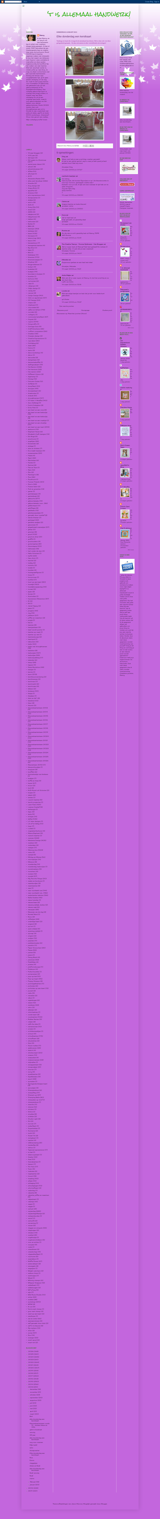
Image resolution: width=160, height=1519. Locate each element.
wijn (29, 1292)
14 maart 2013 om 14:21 (71, 269)
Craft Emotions (34, 329)
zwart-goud (32, 1340)
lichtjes (30, 816)
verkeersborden (33, 1216)
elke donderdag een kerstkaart (37, 1420)
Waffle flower (33, 1261)
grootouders (33, 541)
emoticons (32, 439)
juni (31, 1406)
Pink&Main (32, 962)
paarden (31, 941)
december (34, 1389)
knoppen (31, 769)
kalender (31, 660)
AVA (29, 205)
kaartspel (31, 639)
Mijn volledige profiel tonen (36, 120)
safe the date (33, 1024)
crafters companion (35, 331)
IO (29, 601)
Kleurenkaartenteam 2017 (38, 724)
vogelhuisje (32, 1237)
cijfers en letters (34, 310)
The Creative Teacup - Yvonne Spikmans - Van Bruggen (82, 244)
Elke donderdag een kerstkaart (37, 1454)
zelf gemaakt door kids (36, 1323)
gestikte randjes (34, 522)
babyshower (32, 217)
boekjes (31, 272)
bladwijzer (31, 255)
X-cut (30, 1307)
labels (30, 795)
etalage (30, 446)
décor (30, 355)
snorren (31, 1069)
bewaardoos (32, 243)
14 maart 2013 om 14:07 (72, 253)
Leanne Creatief (34, 807)
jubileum (31, 615)
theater (30, 1157)
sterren (30, 1107)
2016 (30, 1379)
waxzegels (31, 1266)
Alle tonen (131, 327)
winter (30, 1297)
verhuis (30, 1209)
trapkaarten (32, 1174)
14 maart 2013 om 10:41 (71, 238)
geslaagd (31, 520)
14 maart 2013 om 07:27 (72, 170)
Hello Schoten (33, 553)
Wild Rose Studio (35, 1295)
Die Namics (32, 367)
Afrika (30, 171)
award (30, 209)
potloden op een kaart (36, 988)
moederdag (32, 864)
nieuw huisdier (33, 900)
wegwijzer (31, 1268)
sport (30, 1079)
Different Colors (34, 374)
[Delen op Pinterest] (93, 146)
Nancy (42, 35)
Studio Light (33, 1119)
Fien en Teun (32, 467)
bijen (29, 250)
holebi (30, 568)
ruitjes (30, 1022)
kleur (30, 703)
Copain (30, 319)
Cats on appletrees (35, 298)
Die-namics (32, 372)
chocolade (32, 307)
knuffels (31, 772)
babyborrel (32, 214)
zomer (30, 1333)
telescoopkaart (33, 1155)
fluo (29, 477)
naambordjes (33, 883)
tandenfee (31, 1145)
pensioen (31, 960)
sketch (30, 1050)
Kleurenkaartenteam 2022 (38, 744)
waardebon (32, 1259)
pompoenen (32, 974)
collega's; (31, 314)
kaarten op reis (33, 634)
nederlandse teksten (35, 895)
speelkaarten (32, 1074)
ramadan (31, 995)
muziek (30, 876)
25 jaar (32, 1435)
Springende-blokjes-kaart (37, 1084)
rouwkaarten (32, 1017)
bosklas (31, 276)
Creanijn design (34, 336)
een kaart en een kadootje (37, 412)
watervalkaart (33, 1264)
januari (32, 1485)
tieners (30, 1164)
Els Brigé (31, 436)
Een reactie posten (67, 306)
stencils (31, 1104)
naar (29, 888)
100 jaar (31, 155)
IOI (29, 603)
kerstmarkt (32, 684)
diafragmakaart (33, 365)
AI (28, 176)
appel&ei (31, 190)
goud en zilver (33, 537)
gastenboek (32, 496)
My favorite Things (35, 878)
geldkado (31, 510)
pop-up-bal (32, 976)
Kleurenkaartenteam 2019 (38, 732)
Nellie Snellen (33, 898)
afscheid (31, 174)
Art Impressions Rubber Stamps (125, 343)
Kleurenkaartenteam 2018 (38, 728)
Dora (64, 215)
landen (30, 797)
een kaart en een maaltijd (37, 420)
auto (31, 1448)
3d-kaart (31, 158)
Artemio (31, 193)
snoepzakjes (32, 1067)
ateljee (30, 200)
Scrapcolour (125, 246)
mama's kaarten (34, 835)
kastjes (30, 669)
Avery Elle (31, 207)
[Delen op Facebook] (90, 146)
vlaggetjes (33, 1463)
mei (31, 1408)
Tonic (30, 1169)
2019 (30, 1370)
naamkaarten (32, 886)
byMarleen (124, 368)
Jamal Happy (33, 606)
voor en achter (33, 1242)
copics (30, 322)
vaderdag (31, 1190)
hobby (30, 563)
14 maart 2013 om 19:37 (72, 302)
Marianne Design (34, 840)
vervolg (32, 1432)
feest (30, 458)
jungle (30, 620)
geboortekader (33, 501)
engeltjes (31, 441)
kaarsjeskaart (33, 627)
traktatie (31, 1171)
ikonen (30, 594)
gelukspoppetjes (34, 513)
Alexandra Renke (34, 178)
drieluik (30, 396)
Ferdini (30, 463)
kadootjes (32, 655)
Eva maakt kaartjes (35, 451)
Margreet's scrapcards (124, 290)
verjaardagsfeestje (35, 1213)
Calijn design (33, 288)
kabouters (31, 642)
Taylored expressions (36, 1150)
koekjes (31, 778)
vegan (30, 1204)
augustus (33, 1400)
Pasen (30, 950)
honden (31, 570)
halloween (31, 549)
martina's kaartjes (68, 176)
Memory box (33, 850)
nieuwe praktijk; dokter (36, 905)
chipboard (32, 305)
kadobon (31, 650)
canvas (30, 293)
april (32, 1411)
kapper (30, 665)
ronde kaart (32, 1015)
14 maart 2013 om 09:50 (72, 209)
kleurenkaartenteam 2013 (38, 708)
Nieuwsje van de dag (35, 912)
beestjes (31, 229)
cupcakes (31, 341)
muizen (30, 874)
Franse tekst (32, 486)
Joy (29, 613)
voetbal (30, 1235)
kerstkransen (33, 679)
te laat (30, 1152)
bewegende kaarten (35, 245)
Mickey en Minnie (34, 857)
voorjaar (31, 1245)
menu (30, 852)
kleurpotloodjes (34, 767)
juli (31, 1403)
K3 (29, 623)
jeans (30, 608)
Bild (29, 252)
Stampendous (33, 1090)
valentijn (31, 1201)
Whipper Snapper (34, 1283)
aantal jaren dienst (35, 164)
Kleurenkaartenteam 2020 (38, 736)
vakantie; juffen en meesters (38, 1195)
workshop (31, 1302)
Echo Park (32, 407)
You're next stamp (35, 1309)
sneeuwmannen (33, 1060)
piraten (30, 964)
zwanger (31, 1338)
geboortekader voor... (36, 503)
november (34, 1392)
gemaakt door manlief (36, 515)
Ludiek (30, 828)
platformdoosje (34, 967)
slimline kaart (33, 1053)
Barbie (30, 224)
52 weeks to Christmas (37, 160)
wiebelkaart (32, 1285)
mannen (31, 838)
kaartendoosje (33, 637)
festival (30, 465)
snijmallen (31, 1062)
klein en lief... (32, 698)
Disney (30, 379)
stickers (31, 1109)
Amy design (32, 186)
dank (30, 345)
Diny (63, 156)
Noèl (31, 1476)
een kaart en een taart (36, 427)
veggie (30, 1206)
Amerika (31, 183)
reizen (30, 1003)
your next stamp (34, 1311)
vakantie (31, 1193)
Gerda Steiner (33, 517)
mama (32, 1478)
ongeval (31, 924)
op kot (30, 926)
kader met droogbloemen (37, 646)
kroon (30, 785)
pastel (30, 952)
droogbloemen (33, 398)
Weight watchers (34, 1271)
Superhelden (33, 1128)
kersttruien (32, 686)
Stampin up (32, 1095)
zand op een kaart (34, 1314)
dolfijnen (31, 384)
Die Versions (32, 369)
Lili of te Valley (33, 824)
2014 (30, 1384)
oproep (30, 933)
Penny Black (32, 957)
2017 (30, 1376)
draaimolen (32, 393)
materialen (32, 845)
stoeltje (31, 1114)
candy (30, 291)
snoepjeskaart (33, 1065)
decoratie (31, 357)
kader (30, 644)
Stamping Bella (33, 1097)
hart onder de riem (35, 551)
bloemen (31, 257)
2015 (30, 1381)
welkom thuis (33, 1273)
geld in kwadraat (36, 1430)
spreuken (31, 1081)
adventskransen (34, 169)
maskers (31, 843)
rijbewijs (31, 1010)
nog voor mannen (36, 1442)
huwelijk (31, 584)
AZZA (30, 212)
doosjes (31, 388)
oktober (33, 1395)
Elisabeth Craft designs (37, 434)
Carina (64, 201)
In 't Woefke (124, 487)
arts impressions (34, 195)
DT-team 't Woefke (35, 400)
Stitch (30, 1112)
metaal (30, 855)
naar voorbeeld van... (35, 893)
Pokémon (31, 969)
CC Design (32, 300)
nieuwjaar (31, 909)
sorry (30, 1072)
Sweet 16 (31, 1136)
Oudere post (107, 310)
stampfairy (32, 1093)
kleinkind (31, 701)
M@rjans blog (125, 425)
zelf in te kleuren (34, 1326)
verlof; (30, 1218)
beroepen (31, 236)
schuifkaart (32, 1038)
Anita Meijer (66, 275)
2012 (30, 1488)
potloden (31, 986)
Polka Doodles (33, 972)
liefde (30, 819)
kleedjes (31, 696)
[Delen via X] (88, 146)
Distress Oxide (33, 381)
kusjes (30, 793)
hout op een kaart (34, 582)
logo (29, 826)
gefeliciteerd (32, 506)
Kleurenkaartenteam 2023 (38, 748)
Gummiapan (32, 546)
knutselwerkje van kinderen (38, 774)
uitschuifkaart (33, 1188)
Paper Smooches (34, 948)
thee (29, 1159)
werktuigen (32, 1276)
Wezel (30, 1278)
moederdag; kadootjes (36, 866)
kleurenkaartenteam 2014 (38, 712)
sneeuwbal (32, 1057)
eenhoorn (31, 429)
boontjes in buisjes (35, 274)
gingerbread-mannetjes (36, 527)
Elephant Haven (34, 432)
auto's (30, 202)
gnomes (31, 532)
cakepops (31, 286)
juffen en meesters (35, 618)
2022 (31, 1362)
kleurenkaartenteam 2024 (38, 752)
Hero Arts (31, 558)
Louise (64, 291)
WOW (30, 1304)
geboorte (31, 498)
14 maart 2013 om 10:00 (72, 224)
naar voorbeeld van (35, 890)
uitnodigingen (33, 1186)
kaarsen (31, 625)
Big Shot (31, 248)
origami (30, 936)
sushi (30, 1133)
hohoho (31, 565)
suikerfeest (32, 1126)
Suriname (31, 1131)
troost (30, 1176)
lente (30, 814)
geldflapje (31, 508)
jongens (31, 611)
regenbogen (32, 1000)
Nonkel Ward (33, 914)
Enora (32, 1460)
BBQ (29, 226)
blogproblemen (33, 264)
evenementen (33, 453)
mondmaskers (33, 869)
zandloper (31, 1316)
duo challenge (33, 403)
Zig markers (32, 1328)
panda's (31, 945)
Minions (31, 862)
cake (29, 283)
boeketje (31, 269)
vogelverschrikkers (35, 1240)
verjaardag (32, 1211)
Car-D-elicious (126, 528)
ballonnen (31, 221)
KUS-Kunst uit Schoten (37, 790)
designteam (32, 360)
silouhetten (32, 1041)
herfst (30, 556)
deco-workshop (34, 353)
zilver (30, 1330)
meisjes (31, 847)
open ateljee (32, 929)
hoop (30, 575)
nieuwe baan (32, 902)
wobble (30, 1299)
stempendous (33, 1102)
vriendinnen (32, 1249)
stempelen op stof (35, 1100)
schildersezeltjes (34, 1031)
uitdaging (31, 1183)
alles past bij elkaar (35, 181)
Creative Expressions (36, 338)
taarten (30, 1140)
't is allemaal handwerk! (89, 14)
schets (30, 1029)
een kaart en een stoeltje (37, 423)
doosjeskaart (33, 391)
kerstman (31, 681)
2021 (30, 1365)
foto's (30, 484)
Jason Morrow (76, 1504)
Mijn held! (33, 1445)
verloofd (31, 1221)
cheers (30, 303)
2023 (31, 1359)
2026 (31, 1351)
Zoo (29, 1335)
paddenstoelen (33, 943)
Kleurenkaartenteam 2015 (38, 716)
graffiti (30, 539)
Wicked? (131, 451)
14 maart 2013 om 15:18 (71, 284)
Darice (30, 348)
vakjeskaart (32, 1199)
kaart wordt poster (35, 630)
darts (30, 350)
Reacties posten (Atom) (77, 313)
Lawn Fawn (32, 804)
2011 (30, 1491)
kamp (30, 662)
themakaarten (33, 1162)
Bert (31, 1416)
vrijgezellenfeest (34, 1254)
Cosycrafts (32, 324)
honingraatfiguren (34, 572)
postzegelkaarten (34, 984)
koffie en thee (33, 781)
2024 (31, 1357)
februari (33, 1482)
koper (30, 783)
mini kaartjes (32, 859)
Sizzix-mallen (33, 1046)
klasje (30, 693)
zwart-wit (31, 1342)
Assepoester (33, 198)
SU (29, 1121)
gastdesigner (33, 494)
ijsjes (30, 592)
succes (30, 1124)
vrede (30, 1247)
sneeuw (30, 1055)
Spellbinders (33, 1077)
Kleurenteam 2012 (35, 765)
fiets (29, 470)
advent (30, 167)
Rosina (64, 230)
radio (30, 993)
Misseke (65, 260)
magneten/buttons (35, 831)
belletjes (31, 231)
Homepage (85, 310)
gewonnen (31, 525)
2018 (30, 1373)
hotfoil (30, 580)
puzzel (30, 991)
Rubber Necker (33, 1019)
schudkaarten (33, 1036)
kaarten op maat (34, 632)
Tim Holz (31, 1167)
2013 (30, 1387)
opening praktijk (34, 931)
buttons (31, 279)
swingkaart (32, 1138)
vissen (30, 1225)
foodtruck (32, 479)
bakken (30, 219)
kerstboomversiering (35, 677)
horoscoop (32, 577)
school (30, 1034)
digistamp (31, 376)
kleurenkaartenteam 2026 (38, 761)
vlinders (31, 1233)
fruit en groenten (34, 489)
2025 (31, 1354)
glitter (30, 529)
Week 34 (131, 411)
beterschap (32, 238)
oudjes (30, 938)
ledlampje (31, 809)
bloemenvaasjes (34, 260)
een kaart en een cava (36, 410)
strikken (31, 1116)
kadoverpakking (34, 658)
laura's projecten (34, 802)
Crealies (31, 334)
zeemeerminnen (33, 1321)
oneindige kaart (33, 921)
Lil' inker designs (34, 821)
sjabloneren (32, 1048)
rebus (30, 998)
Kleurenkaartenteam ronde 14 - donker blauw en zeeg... (39, 1425)
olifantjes (31, 919)
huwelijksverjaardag (35, 587)
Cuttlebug (32, 343)
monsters (31, 871)
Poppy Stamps (34, 981)
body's (30, 267)
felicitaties (32, 460)
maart (32, 1414)
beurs (30, 241)
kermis (30, 672)
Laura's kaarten (33, 800)
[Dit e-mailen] (84, 146)
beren (30, 233)
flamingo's (32, 475)
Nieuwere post (62, 310)
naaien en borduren (35, 881)
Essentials (32, 444)
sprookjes (32, 1088)
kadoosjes (32, 653)
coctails (31, 312)
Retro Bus (131, 393)
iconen (30, 589)
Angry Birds (32, 188)
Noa (31, 1458)
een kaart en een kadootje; (38, 416)
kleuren (30, 705)
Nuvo (30, 917)
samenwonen (33, 1026)
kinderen (31, 691)
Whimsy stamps (34, 1280)
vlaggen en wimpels (35, 1228)
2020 (31, 1368)
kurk (29, 788)
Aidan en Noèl (35, 1466)
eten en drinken (33, 448)
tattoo (30, 1147)
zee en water (32, 1319)
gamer (30, 491)
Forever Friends (34, 482)
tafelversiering (33, 1143)
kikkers (30, 689)
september (34, 1397)
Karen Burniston (34, 667)
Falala (30, 455)
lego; (30, 812)
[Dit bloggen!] (86, 146)
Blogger (104, 1504)
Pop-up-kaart (33, 979)
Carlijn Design (33, 295)
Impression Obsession (36, 599)
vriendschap (32, 1252)
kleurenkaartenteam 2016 (38, 720)
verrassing (32, 1223)
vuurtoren (31, 1256)
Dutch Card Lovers (124, 507)
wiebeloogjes (33, 1287)
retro (30, 1007)
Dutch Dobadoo (34, 405)
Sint (29, 1043)
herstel (30, 560)
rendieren (31, 1005)
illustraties (32, 596)
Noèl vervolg (34, 1473)
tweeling (31, 1178)
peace (30, 955)
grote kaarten (33, 544)
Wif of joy (32, 1290)
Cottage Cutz (33, 326)
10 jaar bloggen (34, 153)
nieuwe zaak (32, 907)
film (29, 472)
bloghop (31, 262)
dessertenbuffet (34, 362)
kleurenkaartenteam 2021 (38, 740)
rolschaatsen (33, 1012)
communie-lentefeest (36, 317)
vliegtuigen (32, 1230)
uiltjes (30, 1181)
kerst (30, 674)
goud (30, 534)
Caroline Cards (126, 407)
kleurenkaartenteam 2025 (38, 757)
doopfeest (32, 386)
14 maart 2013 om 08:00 (72, 195)
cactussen (32, 281)
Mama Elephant (34, 833)
